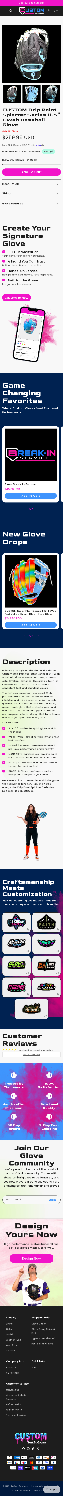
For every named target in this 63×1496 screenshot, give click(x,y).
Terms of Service (16, 1415)
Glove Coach (38, 1323)
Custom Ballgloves (20, 1486)
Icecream (11, 1350)
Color (9, 1329)
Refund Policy (14, 1404)
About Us (11, 1367)
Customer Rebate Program (16, 1397)
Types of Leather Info (43, 1338)
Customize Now (16, 297)
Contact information (42, 1490)
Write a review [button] (31, 1054)
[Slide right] (38, 509)
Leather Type (13, 1339)
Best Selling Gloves (42, 1343)
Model (9, 1334)
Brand (9, 1323)
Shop (34, 1367)
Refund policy (37, 1486)
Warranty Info (14, 1409)
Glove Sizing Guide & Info (43, 1331)
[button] (10, 10)
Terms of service (22, 1490)
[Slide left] (24, 509)
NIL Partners (12, 1372)
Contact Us (12, 1389)
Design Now (31, 1258)
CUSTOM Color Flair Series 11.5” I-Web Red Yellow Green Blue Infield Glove (30, 612)
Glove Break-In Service (20, 484)
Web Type (12, 1345)
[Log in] (49, 10)
